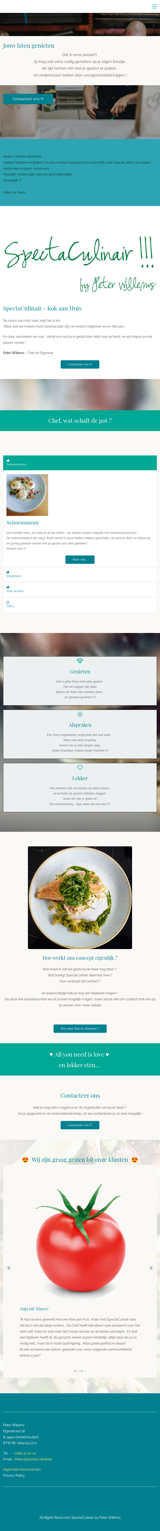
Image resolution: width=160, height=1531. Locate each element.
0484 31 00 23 (25, 1453)
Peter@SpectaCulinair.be (33, 1459)
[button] (80, 462)
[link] (27, 477)
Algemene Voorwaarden (22, 1469)
